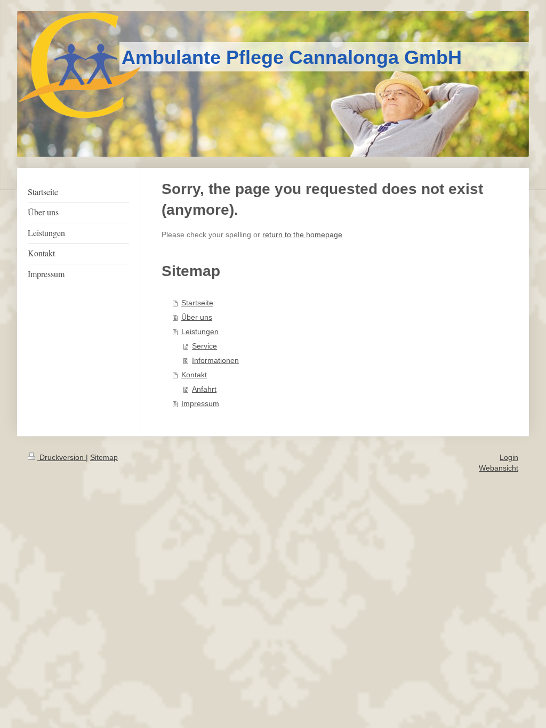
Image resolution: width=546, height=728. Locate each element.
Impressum (200, 404)
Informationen (215, 361)
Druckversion (61, 457)
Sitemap (104, 457)
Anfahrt (204, 389)
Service (204, 346)
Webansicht (498, 468)
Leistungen (200, 332)
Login (509, 457)
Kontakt (194, 375)
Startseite (197, 303)
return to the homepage (302, 235)
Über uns (196, 317)
